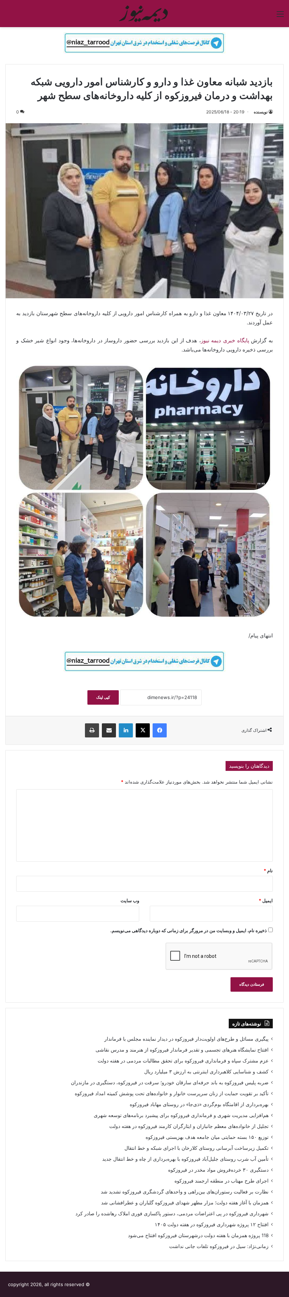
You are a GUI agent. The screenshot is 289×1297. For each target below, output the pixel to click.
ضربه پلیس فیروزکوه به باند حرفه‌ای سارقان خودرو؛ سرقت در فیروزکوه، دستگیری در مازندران (170, 1082)
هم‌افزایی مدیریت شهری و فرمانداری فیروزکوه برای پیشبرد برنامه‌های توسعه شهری (181, 1115)
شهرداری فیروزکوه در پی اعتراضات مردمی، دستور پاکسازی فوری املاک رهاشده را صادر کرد (172, 1213)
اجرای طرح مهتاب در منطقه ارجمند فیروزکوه (221, 1181)
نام (268, 870)
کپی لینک (103, 697)
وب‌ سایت (130, 900)
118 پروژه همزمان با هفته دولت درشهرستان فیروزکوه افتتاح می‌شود (198, 1235)
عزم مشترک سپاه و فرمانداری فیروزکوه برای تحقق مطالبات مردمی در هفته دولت (183, 1061)
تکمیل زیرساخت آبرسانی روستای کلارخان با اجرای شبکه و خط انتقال (196, 1148)
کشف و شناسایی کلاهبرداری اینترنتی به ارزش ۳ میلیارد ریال (206, 1071)
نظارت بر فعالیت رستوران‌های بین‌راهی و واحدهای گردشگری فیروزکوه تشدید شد (185, 1192)
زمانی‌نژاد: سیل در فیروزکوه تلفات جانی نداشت (219, 1246)
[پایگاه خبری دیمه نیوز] (144, 13)
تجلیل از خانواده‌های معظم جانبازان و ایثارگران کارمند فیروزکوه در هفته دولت (189, 1126)
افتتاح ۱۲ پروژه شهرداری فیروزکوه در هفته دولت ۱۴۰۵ (212, 1224)
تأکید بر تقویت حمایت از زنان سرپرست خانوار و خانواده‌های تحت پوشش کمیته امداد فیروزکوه (172, 1093)
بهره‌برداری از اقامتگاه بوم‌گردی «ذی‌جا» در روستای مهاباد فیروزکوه (199, 1104)
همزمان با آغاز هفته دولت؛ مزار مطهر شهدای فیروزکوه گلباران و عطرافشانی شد (185, 1202)
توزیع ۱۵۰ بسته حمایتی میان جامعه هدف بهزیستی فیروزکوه (207, 1137)
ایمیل (266, 900)
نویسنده (261, 111)
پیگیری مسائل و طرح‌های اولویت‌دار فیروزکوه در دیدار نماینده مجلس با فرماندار (186, 1039)
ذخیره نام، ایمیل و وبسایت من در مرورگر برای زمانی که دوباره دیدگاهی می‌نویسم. (188, 930)
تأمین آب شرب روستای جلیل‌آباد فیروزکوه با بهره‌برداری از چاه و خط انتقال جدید (185, 1159)
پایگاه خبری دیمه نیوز (226, 340)
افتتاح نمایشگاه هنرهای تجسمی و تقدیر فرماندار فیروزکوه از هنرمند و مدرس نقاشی (182, 1050)
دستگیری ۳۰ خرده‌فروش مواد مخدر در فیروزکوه (218, 1170)
